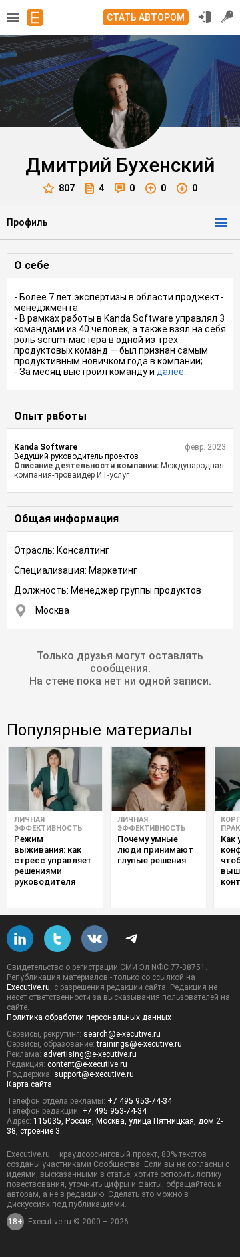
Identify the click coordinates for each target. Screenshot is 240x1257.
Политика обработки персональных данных (89, 1017)
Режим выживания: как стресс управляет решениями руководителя (53, 860)
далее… (173, 371)
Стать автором (146, 17)
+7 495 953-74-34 (139, 1101)
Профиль (27, 222)
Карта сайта (29, 1084)
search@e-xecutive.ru (122, 1034)
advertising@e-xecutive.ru (90, 1054)
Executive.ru (28, 987)
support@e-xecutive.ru (94, 1074)
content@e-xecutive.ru (87, 1064)
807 (67, 188)
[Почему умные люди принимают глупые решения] (158, 779)
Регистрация (227, 16)
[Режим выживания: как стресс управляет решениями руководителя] (55, 779)
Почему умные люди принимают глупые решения (155, 849)
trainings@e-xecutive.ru (139, 1044)
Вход (204, 16)
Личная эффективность (48, 824)
